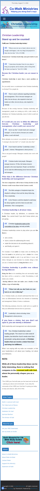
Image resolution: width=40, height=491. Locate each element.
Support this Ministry (8, 463)
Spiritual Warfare (7, 414)
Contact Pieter (6, 460)
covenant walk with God (26, 370)
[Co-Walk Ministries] (20, 22)
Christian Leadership (8, 408)
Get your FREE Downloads (10, 428)
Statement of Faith (7, 466)
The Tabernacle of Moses (10, 405)
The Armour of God (8, 417)
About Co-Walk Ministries (10, 454)
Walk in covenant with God (10, 402)
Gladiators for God (7, 411)
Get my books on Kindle (9, 431)
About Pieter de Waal (8, 457)
